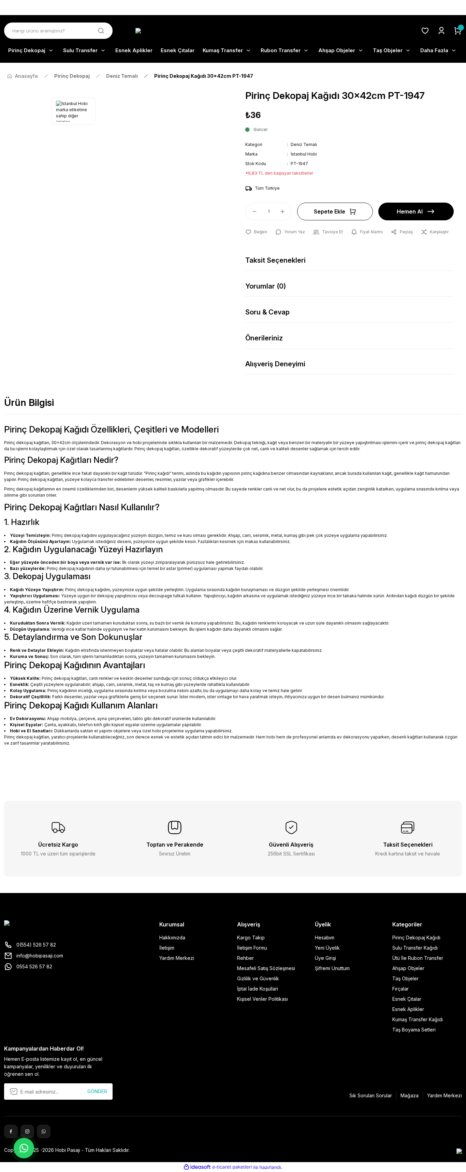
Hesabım (324, 937)
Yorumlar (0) (265, 286)
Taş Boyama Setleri (414, 1029)
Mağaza (410, 1095)
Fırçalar (400, 989)
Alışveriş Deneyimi (275, 364)
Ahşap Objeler (408, 968)
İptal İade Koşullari (257, 989)
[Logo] (233, 30)
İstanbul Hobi (304, 154)
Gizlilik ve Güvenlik (258, 978)
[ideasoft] (197, 1167)
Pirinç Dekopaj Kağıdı (416, 937)
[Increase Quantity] (285, 211)
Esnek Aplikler (408, 1009)
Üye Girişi (325, 958)
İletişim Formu (252, 948)
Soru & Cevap (267, 312)
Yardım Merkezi (176, 958)
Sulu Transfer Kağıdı (415, 948)
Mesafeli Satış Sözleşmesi (266, 968)
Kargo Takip (251, 937)
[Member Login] (441, 31)
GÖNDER (97, 1091)
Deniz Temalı (304, 144)
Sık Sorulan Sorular (370, 1095)
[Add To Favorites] (256, 232)
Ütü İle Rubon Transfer (417, 958)
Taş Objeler (405, 978)
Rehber (245, 958)
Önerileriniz (264, 338)
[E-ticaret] (232, 1167)
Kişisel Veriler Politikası (262, 999)
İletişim (166, 948)
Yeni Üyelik (327, 948)
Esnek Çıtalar (406, 999)
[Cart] (458, 31)
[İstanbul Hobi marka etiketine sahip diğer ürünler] (73, 111)
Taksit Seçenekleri (275, 260)
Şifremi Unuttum (332, 968)
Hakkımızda (172, 937)
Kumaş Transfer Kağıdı (417, 1019)
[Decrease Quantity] (251, 211)
